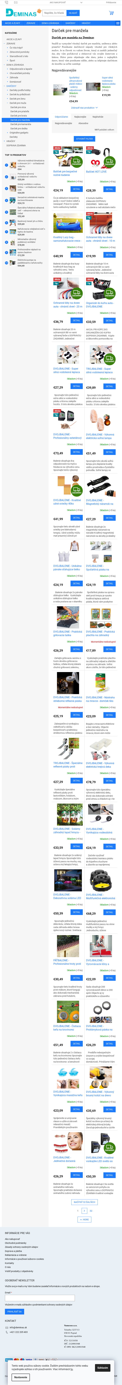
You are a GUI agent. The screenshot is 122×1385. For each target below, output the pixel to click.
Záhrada (14, 77)
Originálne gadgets (19, 132)
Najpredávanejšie (63, 123)
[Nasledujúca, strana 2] (84, 1211)
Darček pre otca (18, 107)
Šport (12, 60)
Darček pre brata (18, 115)
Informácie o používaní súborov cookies (24, 1259)
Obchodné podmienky (15, 1243)
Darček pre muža (18, 103)
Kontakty (9, 1263)
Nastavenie (20, 1377)
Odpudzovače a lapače (21, 69)
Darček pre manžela (20, 120)
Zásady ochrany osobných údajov (21, 1247)
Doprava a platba (13, 1251)
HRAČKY (11, 141)
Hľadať (73, 13)
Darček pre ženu (17, 98)
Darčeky (14, 137)
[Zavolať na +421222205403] (9, 2)
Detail (76, 189)
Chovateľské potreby (20, 73)
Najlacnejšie (80, 117)
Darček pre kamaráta (20, 124)
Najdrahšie (98, 117)
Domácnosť (15, 82)
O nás (8, 1267)
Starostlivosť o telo (19, 56)
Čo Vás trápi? (16, 47)
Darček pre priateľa (19, 111)
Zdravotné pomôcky (19, 52)
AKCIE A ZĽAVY (14, 39)
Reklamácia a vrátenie (16, 1255)
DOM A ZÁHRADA (15, 65)
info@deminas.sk (18, 1327)
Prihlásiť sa (14, 1311)
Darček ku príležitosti (20, 94)
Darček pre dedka (18, 128)
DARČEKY (11, 86)
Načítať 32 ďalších (84, 1202)
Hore (86, 1219)
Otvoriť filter (84, 139)
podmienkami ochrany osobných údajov (52, 1304)
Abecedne (83, 123)
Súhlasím (102, 1367)
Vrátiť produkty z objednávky (19, 1271)
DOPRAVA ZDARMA (16, 145)
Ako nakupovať (58, 2)
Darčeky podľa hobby (20, 90)
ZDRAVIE (11, 43)
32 (91, 1211)
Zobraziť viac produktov (83, 107)
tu (72, 1369)
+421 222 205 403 (19, 1332)
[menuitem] (12, 23)
